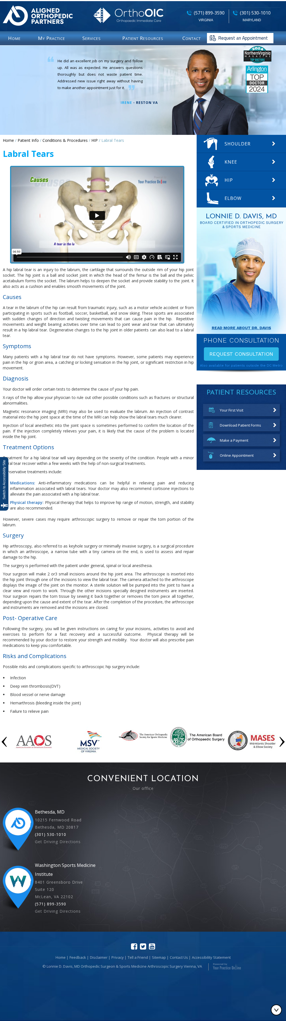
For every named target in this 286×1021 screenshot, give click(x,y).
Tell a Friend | (139, 957)
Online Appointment (237, 455)
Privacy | (119, 957)
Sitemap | (160, 957)
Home (8, 140)
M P (51, 38)
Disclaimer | (100, 957)
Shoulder (238, 144)
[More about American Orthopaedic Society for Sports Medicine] (143, 742)
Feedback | (79, 957)
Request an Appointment (243, 38)
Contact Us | (180, 957)
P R (142, 38)
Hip (229, 180)
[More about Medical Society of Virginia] (88, 754)
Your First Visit (231, 410)
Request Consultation (241, 354)
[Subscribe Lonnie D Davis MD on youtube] (152, 946)
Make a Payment (234, 440)
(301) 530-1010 (255, 13)
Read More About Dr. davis (241, 328)
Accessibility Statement (211, 957)
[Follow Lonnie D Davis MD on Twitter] (143, 946)
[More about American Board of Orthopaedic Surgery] (197, 746)
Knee (231, 162)
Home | (62, 957)
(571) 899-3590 (209, 13)
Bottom (278, 1009)
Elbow (233, 198)
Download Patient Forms (240, 425)
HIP (94, 140)
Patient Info (28, 140)
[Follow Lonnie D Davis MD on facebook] (134, 946)
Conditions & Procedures (65, 140)
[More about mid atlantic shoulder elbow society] (251, 754)
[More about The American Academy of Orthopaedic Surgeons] (34, 754)
